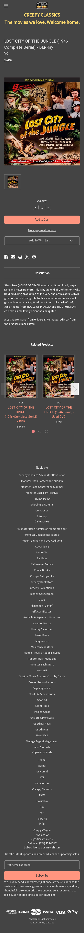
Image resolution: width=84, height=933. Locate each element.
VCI (42, 777)
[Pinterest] (34, 257)
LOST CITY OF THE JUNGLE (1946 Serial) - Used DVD (59, 412)
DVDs (42, 599)
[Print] (20, 257)
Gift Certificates (42, 611)
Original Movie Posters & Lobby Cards (42, 676)
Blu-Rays (42, 558)
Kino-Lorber (42, 783)
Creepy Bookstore (42, 582)
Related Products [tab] (42, 344)
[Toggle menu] (5, 5)
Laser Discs (42, 635)
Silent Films (42, 706)
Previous (5, 389)
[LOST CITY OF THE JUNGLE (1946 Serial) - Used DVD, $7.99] (59, 376)
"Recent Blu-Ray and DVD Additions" (42, 540)
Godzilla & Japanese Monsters (42, 617)
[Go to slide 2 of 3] (39, 431)
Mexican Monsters (42, 647)
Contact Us (42, 510)
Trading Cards (42, 712)
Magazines (42, 641)
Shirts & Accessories (42, 694)
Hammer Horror (42, 623)
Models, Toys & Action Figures (42, 652)
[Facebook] (6, 257)
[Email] (13, 257)
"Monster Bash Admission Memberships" (42, 529)
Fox (42, 807)
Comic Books (42, 570)
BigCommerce (48, 918)
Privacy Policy (42, 498)
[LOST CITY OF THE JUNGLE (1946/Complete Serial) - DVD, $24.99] (21, 376)
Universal (42, 771)
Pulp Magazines (42, 688)
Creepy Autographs (42, 576)
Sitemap (42, 516)
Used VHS (42, 735)
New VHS (42, 670)
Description (42, 273)
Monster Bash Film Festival (42, 493)
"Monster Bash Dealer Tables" (42, 534)
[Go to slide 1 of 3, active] (33, 431)
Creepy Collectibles (42, 588)
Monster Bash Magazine (42, 658)
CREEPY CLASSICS (42, 15)
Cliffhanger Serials (42, 564)
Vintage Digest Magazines (42, 741)
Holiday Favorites (42, 629)
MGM (42, 795)
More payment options (42, 230)
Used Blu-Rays (42, 723)
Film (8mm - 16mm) (42, 605)
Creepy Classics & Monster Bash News (42, 475)
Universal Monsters (42, 717)
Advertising (42, 546)
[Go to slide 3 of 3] (46, 431)
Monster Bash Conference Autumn (42, 481)
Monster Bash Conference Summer (42, 487)
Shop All (42, 700)
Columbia (42, 801)
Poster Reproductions (42, 682)
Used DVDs (42, 729)
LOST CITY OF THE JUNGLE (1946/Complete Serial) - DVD (21, 414)
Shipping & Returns (42, 504)
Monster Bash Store (42, 664)
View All (42, 819)
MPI (42, 813)
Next (75, 389)
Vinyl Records (42, 747)
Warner (42, 765)
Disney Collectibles (42, 594)
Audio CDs (42, 552)
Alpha (42, 759)
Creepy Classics (42, 789)
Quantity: (42, 200)
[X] (27, 257)
